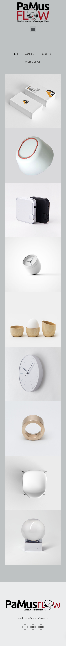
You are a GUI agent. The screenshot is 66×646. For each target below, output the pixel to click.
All (16, 54)
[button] (33, 29)
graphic (46, 54)
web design (33, 61)
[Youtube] (33, 627)
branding (29, 54)
